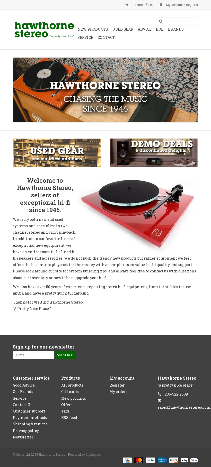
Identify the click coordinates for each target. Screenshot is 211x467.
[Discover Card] (173, 460)
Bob (160, 29)
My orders (118, 391)
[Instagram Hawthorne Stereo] (194, 347)
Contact (106, 37)
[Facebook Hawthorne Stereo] (185, 347)
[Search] (161, 21)
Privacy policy (26, 430)
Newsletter (23, 437)
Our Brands (23, 391)
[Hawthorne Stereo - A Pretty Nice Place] (44, 29)
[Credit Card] (127, 460)
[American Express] (162, 460)
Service (85, 37)
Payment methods (30, 417)
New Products (92, 29)
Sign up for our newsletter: (44, 347)
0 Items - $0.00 (142, 5)
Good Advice (24, 385)
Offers (67, 404)
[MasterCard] (138, 460)
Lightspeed (93, 454)
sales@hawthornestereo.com (184, 407)
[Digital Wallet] (188, 460)
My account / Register (181, 5)
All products (72, 385)
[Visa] (150, 460)
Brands (176, 29)
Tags (65, 411)
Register (117, 385)
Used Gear (122, 29)
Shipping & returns (30, 424)
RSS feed (69, 417)
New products (73, 398)
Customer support (29, 411)
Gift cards (70, 391)
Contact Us (22, 404)
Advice (145, 29)
